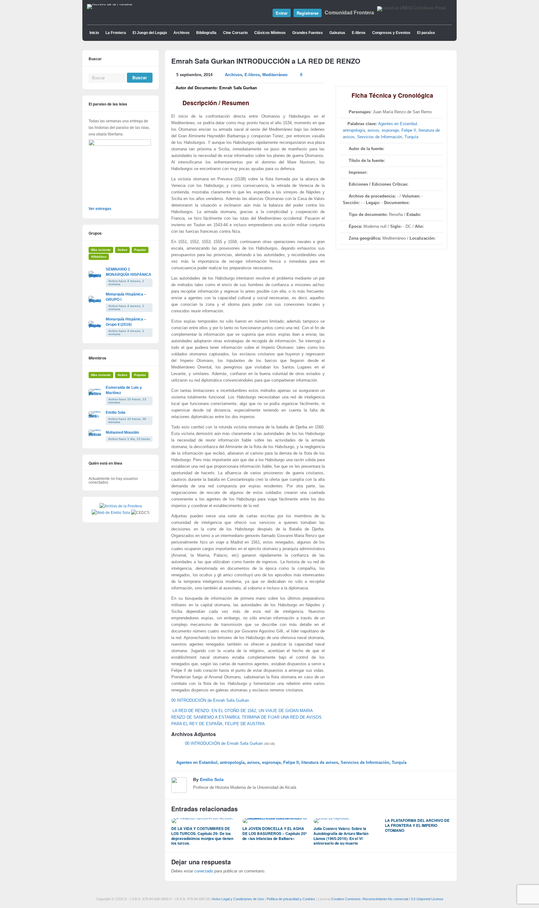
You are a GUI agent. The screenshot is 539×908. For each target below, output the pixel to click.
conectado (203, 871)
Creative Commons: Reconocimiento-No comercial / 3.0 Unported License (387, 899)
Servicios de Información (379, 137)
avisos (373, 130)
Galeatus (337, 33)
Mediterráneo (275, 75)
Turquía (411, 137)
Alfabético (98, 256)
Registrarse (307, 13)
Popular (140, 249)
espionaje (390, 130)
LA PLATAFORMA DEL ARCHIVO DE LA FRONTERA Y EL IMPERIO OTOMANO (417, 825)
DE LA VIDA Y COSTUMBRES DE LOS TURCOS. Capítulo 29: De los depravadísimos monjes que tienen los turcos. (202, 836)
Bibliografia (206, 33)
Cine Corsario (235, 33)
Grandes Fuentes (307, 33)
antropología (354, 130)
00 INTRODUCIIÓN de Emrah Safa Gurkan (210, 700)
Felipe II (408, 130)
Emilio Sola (212, 779)
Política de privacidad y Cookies (291, 899)
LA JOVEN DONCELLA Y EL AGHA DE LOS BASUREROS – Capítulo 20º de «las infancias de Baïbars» (274, 833)
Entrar (282, 13)
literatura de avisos (319, 762)
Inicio (94, 33)
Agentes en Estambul (397, 124)
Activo (122, 249)
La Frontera (115, 33)
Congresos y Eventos (391, 33)
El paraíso (426, 33)
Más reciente (101, 249)
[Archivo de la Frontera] (109, 4)
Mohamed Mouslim (122, 432)
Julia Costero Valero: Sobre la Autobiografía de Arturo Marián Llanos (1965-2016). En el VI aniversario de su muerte (340, 836)
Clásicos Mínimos (270, 33)
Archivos (181, 33)
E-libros (359, 33)
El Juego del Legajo (150, 33)
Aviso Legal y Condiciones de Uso (238, 899)
